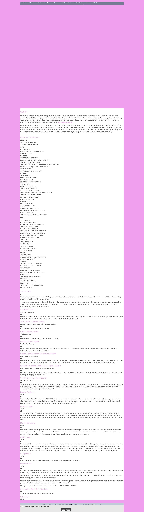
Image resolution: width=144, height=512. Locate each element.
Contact (99, 504)
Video (55, 504)
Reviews (68, 504)
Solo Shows (76, 504)
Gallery (61, 504)
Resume (49, 504)
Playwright (85, 504)
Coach (93, 504)
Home (43, 504)
